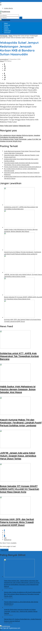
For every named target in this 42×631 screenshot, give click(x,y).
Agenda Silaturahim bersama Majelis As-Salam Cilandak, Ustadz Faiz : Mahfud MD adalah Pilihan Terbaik (20, 611)
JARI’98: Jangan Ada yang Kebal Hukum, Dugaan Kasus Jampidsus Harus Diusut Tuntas (23, 275)
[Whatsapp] (5, 70)
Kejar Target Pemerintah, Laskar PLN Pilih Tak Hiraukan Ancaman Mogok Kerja (20, 140)
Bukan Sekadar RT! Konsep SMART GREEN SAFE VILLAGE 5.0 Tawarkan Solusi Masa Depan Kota (23, 298)
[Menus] (0, 3)
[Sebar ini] (4, 64)
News (2, 61)
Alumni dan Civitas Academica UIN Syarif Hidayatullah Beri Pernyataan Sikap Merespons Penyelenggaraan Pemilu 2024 (22, 594)
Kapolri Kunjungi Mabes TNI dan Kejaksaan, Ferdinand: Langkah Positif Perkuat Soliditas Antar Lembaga (22, 253)
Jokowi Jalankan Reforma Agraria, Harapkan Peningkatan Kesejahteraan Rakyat (20, 136)
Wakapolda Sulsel (24, 126)
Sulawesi (15, 126)
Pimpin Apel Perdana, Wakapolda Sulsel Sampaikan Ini (22, 167)
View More (4, 550)
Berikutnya (7, 540)
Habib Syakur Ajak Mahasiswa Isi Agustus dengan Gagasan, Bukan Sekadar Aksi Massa (21, 230)
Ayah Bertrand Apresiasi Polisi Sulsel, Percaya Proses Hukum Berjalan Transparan (22, 152)
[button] (20, 18)
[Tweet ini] (5, 66)
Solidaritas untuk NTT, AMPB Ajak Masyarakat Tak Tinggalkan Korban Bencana (21, 208)
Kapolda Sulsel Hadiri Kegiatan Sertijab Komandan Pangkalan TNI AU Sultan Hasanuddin (21, 164)
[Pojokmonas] (5, 11)
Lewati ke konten (5, 1)
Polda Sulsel (8, 126)
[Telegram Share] (5, 68)
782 (5, 538)
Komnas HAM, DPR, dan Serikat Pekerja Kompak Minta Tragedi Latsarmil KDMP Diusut (22, 320)
